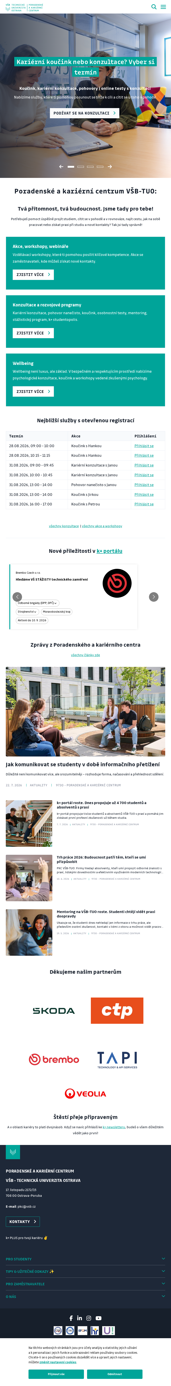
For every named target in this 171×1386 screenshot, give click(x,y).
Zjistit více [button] (30, 274)
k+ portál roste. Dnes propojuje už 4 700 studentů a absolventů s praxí (102, 804)
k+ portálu (109, 550)
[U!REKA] (108, 1330)
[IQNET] (70, 1330)
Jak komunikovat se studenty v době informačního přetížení (83, 764)
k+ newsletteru (114, 1127)
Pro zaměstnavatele (25, 1283)
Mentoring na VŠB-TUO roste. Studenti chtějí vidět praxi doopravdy (106, 913)
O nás (11, 1296)
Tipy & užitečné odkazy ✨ (30, 1271)
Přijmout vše (56, 1374)
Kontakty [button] (19, 1221)
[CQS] (58, 1330)
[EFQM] (82, 1330)
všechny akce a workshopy (102, 526)
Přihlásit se (144, 445)
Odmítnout (115, 1374)
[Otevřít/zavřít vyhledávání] (154, 7)
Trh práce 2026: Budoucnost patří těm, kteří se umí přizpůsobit (101, 859)
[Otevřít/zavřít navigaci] (163, 7)
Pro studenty (19, 1259)
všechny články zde (85, 655)
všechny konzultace (64, 526)
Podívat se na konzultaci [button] (81, 113)
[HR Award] (95, 1330)
